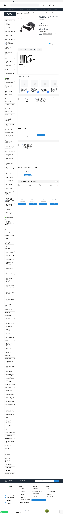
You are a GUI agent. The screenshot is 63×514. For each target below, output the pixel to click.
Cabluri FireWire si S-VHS (10, 337)
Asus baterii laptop (9, 365)
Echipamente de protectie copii (10, 138)
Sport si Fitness (7, 79)
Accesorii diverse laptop (10, 378)
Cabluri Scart (8, 333)
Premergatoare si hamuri (10, 206)
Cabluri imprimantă (9, 334)
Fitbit (6, 418)
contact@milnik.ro (11, 495)
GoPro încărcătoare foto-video (10, 283)
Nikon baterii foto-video (10, 260)
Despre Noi (22, 488)
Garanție (49, 9)
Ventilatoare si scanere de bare (10, 229)
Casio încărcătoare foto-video (10, 279)
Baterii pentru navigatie (9, 457)
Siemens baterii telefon (10, 398)
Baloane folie (7, 97)
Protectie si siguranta (9, 216)
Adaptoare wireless (9, 347)
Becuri (7, 245)
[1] (39, 19)
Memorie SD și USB (8, 356)
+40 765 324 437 (10, 494)
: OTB (45, 28)
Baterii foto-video (8, 251)
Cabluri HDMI (8, 329)
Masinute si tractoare (9, 136)
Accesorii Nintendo (8, 313)
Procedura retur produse (25, 499)
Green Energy (7, 470)
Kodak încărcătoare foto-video (10, 286)
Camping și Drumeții (9, 82)
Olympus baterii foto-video (9, 263)
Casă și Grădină (8, 57)
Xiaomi (7, 424)
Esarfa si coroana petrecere (8, 120)
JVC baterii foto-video (10, 252)
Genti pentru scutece (9, 210)
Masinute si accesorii (9, 154)
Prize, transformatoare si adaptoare (9, 224)
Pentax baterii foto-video (10, 267)
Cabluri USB (8, 318)
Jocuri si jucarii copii (9, 151)
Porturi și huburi (8, 355)
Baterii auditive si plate (9, 39)
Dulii (6, 246)
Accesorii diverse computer (10, 384)
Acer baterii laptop (9, 361)
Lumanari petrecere (8, 102)
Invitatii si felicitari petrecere (8, 116)
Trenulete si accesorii (9, 177)
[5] (43, 19)
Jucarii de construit (9, 174)
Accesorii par (8, 145)
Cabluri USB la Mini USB (10, 323)
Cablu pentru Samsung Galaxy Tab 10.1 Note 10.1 (27, 167)
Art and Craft (8, 194)
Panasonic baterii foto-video (10, 265)
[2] (40, 19)
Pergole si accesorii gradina (9, 77)
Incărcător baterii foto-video (9, 274)
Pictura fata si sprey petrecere (8, 122)
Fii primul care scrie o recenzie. (45, 20)
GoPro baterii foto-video (10, 258)
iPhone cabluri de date (10, 411)
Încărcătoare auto (9, 405)
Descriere (21, 49)
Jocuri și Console (8, 308)
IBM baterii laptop (9, 370)
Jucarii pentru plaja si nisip (9, 164)
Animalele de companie (9, 446)
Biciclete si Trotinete (9, 135)
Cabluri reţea (8, 332)
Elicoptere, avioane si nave (9, 171)
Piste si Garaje (8, 173)
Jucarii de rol (8, 183)
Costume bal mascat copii (9, 89)
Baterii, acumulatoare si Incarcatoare (9, 17)
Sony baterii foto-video (10, 270)
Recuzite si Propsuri (8, 118)
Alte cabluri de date (9, 410)
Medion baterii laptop (10, 374)
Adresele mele (36, 493)
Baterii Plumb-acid (9, 28)
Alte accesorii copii (9, 143)
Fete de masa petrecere (9, 104)
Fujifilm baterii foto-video (10, 256)
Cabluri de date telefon (9, 408)
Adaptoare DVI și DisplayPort (9, 344)
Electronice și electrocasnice (8, 222)
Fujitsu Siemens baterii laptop (10, 367)
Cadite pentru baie (9, 212)
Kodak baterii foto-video (10, 259)
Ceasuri (7, 443)
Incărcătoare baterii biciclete (8, 53)
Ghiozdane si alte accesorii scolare (9, 199)
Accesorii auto (7, 458)
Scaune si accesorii (9, 208)
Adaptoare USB (8, 352)
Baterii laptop (8, 359)
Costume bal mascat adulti (10, 91)
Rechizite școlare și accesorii (8, 193)
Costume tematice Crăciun (10, 92)
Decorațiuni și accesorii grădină (10, 71)
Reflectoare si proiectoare (10, 235)
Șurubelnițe (7, 461)
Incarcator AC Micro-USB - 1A (54, 195)
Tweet (52, 44)
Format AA (7, 23)
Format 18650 (8, 21)
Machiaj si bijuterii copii (10, 146)
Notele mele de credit (38, 491)
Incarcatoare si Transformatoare (8, 240)
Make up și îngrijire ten (9, 437)
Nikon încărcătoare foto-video (10, 288)
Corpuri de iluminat (8, 232)
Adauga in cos (41, 135)
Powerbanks (7, 51)
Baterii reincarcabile (9, 20)
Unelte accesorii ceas (9, 463)
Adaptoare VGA (8, 353)
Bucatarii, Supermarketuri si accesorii (10, 169)
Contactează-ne (50, 494)
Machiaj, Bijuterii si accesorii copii (8, 142)
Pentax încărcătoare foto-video (9, 295)
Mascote (6, 218)
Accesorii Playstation (9, 309)
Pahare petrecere (8, 105)
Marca (40, 28)
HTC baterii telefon (9, 389)
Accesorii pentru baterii (9, 49)
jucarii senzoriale (9, 188)
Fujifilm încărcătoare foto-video (9, 281)
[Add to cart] (27, 92)
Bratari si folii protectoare (8, 421)
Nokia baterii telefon (9, 395)
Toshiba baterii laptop (10, 375)
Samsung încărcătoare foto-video (10, 298)
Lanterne (6, 238)
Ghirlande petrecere (8, 111)
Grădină (6, 69)
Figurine (7, 167)
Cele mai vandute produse (31, 9)
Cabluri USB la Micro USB (9, 322)
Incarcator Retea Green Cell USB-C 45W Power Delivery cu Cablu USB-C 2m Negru (33, 195)
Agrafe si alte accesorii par (10, 442)
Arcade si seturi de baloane (10, 95)
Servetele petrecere (8, 110)
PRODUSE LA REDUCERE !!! (11, 9)
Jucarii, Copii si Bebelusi (9, 132)
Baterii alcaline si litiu (9, 31)
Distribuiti (50, 44)
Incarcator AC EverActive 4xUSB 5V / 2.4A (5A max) (22, 195)
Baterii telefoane (8, 387)
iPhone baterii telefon (9, 391)
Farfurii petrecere (8, 107)
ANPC (21, 500)
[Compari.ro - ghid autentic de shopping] (47, 510)
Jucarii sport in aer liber (10, 178)
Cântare (6, 225)
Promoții (48, 488)
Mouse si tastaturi (8, 381)
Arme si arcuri (8, 181)
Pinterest (54, 44)
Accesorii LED (7, 242)
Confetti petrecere (8, 114)
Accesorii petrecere (8, 94)
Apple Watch (8, 417)
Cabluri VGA (8, 330)
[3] (41, 19)
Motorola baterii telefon (10, 394)
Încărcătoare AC (8, 407)
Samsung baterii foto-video (9, 269)
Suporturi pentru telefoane (10, 432)
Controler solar (8, 476)
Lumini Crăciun (8, 65)
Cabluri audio (8, 327)
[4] (42, 19)
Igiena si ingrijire (8, 209)
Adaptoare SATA (8, 351)
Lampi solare (7, 234)
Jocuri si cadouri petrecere (10, 129)
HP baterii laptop (9, 368)
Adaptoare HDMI (8, 345)
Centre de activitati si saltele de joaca (9, 205)
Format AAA (8, 24)
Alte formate (8, 27)
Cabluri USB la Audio (9, 326)
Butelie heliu (7, 98)
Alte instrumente (8, 468)
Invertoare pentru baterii (9, 473)
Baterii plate (8, 42)
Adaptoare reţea (9, 348)
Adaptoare (7, 340)
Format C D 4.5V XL (9, 35)
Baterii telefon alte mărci (10, 401)
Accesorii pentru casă (9, 61)
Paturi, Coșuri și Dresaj (9, 451)
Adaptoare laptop (9, 377)
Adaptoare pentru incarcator (8, 48)
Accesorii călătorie (9, 83)
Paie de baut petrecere (9, 108)
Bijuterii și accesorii (8, 438)
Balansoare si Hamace (10, 74)
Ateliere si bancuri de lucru (9, 159)
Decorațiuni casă (9, 60)
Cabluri (6, 316)
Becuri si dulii (7, 243)
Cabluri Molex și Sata (9, 336)
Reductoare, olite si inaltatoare (9, 214)
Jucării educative (9, 157)
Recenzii (39, 49)
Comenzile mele (36, 490)
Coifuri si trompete (8, 112)
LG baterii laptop (9, 372)
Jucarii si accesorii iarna (10, 180)
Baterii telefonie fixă (9, 402)
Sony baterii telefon (9, 400)
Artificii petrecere (8, 100)
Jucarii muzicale (8, 176)
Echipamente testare (9, 467)
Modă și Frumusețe (8, 435)
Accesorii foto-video (9, 249)
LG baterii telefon (9, 393)
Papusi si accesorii (9, 160)
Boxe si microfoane (8, 383)
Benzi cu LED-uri (8, 231)
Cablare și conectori (9, 471)
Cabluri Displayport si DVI (10, 338)
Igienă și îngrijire (8, 448)
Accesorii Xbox (7, 312)
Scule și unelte (7, 460)
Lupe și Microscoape (8, 464)
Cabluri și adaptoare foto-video (10, 305)
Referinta (41, 29)
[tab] (21, 49)
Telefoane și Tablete (9, 386)
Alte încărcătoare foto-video (10, 302)
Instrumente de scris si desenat (10, 197)
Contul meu (35, 488)
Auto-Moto (7, 452)
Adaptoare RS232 (9, 349)
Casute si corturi (8, 162)
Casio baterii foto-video (10, 255)
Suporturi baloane (8, 128)
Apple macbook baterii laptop (10, 363)
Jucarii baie (8, 189)
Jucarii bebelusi (8, 165)
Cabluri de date (9, 422)
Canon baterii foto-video (10, 254)
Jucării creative (8, 155)
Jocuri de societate (9, 185)
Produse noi (21, 9)
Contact (55, 9)
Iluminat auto (7, 454)
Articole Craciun (8, 64)
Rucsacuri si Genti (8, 445)
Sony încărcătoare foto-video (10, 300)
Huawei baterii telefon (9, 390)
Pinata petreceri (8, 101)
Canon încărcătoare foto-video (9, 276)
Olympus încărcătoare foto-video (10, 291)
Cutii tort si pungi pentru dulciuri (9, 125)
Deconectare (36, 497)
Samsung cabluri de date (10, 414)
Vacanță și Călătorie (9, 81)
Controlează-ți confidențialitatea (39, 500)
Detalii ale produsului (30, 49)
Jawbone (7, 429)
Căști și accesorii (8, 380)
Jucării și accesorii (8, 449)
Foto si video (7, 248)
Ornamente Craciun (9, 66)
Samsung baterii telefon (10, 397)
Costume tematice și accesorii (9, 88)
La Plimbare (7, 133)
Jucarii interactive (9, 184)
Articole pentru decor (9, 126)
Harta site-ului (50, 496)
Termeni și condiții (23, 497)
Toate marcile (42, 9)
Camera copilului (8, 150)
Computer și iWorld (8, 315)
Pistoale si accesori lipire (9, 227)
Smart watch (7, 415)
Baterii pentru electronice (9, 45)
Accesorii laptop (8, 358)
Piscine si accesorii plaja (10, 73)
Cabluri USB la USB (9, 319)
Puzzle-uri (7, 187)
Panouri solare (7, 474)
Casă (6, 58)
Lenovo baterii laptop (10, 371)
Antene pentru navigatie (9, 455)
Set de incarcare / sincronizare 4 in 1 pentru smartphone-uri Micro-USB (43, 195)
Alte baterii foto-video (10, 272)
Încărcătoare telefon (9, 404)
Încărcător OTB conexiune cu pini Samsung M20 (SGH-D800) (41, 127)
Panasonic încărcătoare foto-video (10, 293)
